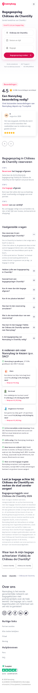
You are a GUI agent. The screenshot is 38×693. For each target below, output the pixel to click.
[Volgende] (11, 143)
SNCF (24, 447)
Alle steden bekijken (10, 631)
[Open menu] (34, 4)
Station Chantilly (8, 566)
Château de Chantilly (24, 566)
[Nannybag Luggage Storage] (11, 4)
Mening (5, 641)
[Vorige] (4, 143)
